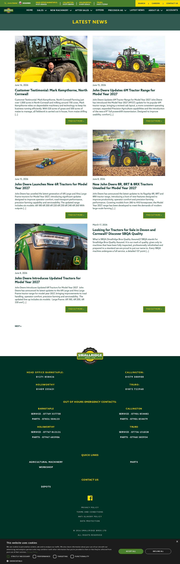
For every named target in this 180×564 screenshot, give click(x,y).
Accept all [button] (131, 551)
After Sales (82, 10)
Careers (156, 3)
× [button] (177, 542)
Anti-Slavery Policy (90, 517)
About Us (154, 10)
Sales (40, 10)
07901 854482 (140, 414)
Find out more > (76, 121)
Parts (134, 462)
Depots (46, 487)
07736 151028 (140, 432)
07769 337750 (52, 414)
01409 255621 (84, 4)
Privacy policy (90, 507)
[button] (60, 561)
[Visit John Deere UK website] (10, 3)
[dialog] (90, 551)
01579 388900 (68, 4)
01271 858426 (41, 4)
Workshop (46, 467)
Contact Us (172, 3)
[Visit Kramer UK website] (24, 3)
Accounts (172, 10)
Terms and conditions (90, 512)
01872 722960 (102, 4)
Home (29, 10)
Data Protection (90, 521)
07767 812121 (52, 432)
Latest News (137, 10)
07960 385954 (139, 437)
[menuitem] (29, 10)
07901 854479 (139, 419)
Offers (100, 10)
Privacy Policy (32, 552)
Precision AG (116, 10)
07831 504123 (51, 419)
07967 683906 (51, 437)
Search (141, 3)
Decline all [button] (158, 551)
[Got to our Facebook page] (90, 498)
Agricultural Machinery (46, 462)
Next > (18, 326)
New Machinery (59, 10)
